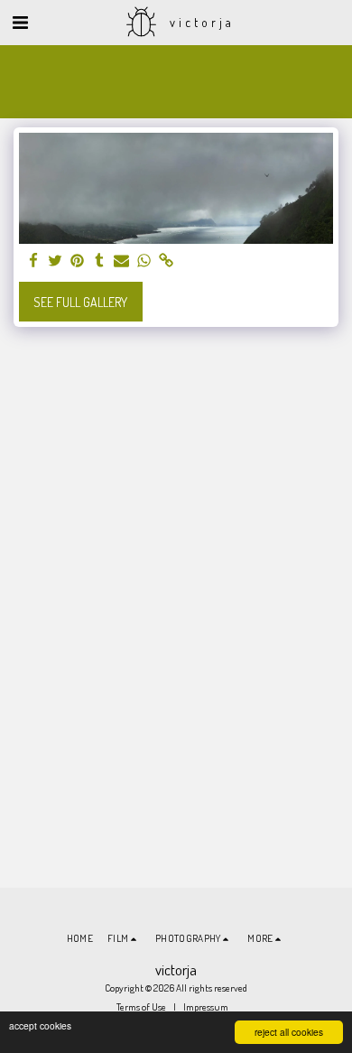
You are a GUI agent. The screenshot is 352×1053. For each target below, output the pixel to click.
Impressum (205, 1006)
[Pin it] (77, 261)
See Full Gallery (80, 302)
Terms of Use (141, 1006)
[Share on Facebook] (33, 261)
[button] (20, 22)
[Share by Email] (122, 261)
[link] (166, 261)
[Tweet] (56, 261)
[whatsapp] (144, 261)
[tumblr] (100, 261)
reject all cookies (289, 1032)
